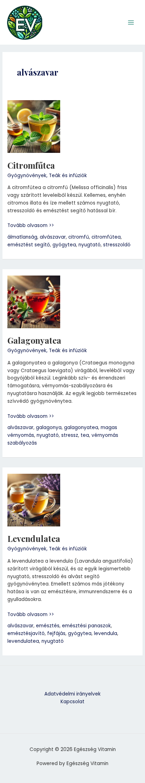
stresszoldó (117, 244)
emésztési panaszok (86, 625)
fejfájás (56, 633)
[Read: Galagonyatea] (33, 301)
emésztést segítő (28, 244)
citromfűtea (106, 237)
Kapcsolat (72, 701)
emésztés (47, 625)
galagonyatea (81, 427)
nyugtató (89, 244)
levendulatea (23, 641)
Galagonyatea (34, 340)
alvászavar (53, 237)
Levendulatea (33, 538)
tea (85, 435)
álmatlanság (22, 237)
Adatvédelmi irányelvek (72, 694)
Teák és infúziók (68, 175)
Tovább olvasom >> (30, 225)
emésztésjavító (26, 633)
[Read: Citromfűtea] (33, 126)
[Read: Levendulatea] (33, 500)
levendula (105, 633)
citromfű (78, 237)
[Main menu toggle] (131, 22)
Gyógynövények (26, 175)
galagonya (49, 427)
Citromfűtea (31, 165)
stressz (69, 435)
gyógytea (64, 244)
